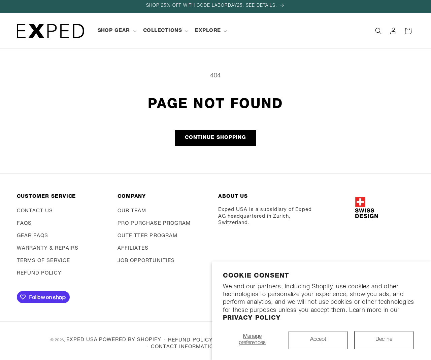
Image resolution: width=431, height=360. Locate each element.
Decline (383, 340)
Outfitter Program (147, 236)
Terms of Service (43, 260)
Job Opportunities (146, 260)
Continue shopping (215, 137)
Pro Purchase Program (154, 223)
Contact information (184, 347)
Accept (318, 340)
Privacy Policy (251, 318)
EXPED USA (81, 340)
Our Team (132, 211)
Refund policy (39, 273)
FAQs (24, 223)
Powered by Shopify (130, 340)
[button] (116, 31)
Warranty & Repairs (47, 248)
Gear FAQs (32, 236)
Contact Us (35, 211)
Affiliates (133, 248)
